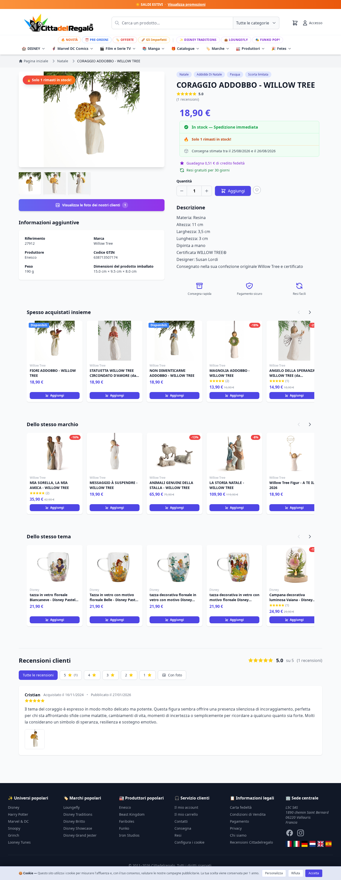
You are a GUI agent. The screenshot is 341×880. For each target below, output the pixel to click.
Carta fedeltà (241, 807)
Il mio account (186, 807)
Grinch (13, 835)
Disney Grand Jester (80, 835)
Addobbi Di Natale (209, 74)
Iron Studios (129, 835)
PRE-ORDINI (96, 40)
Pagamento (239, 821)
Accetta (314, 873)
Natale (184, 74)
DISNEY (31, 48)
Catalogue (182, 48)
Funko (124, 828)
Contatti (181, 821)
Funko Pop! (267, 40)
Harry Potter (18, 814)
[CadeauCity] (289, 844)
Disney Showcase (77, 828)
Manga (151, 48)
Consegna (182, 828)
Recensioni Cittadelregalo (251, 842)
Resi (177, 835)
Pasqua (235, 74)
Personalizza (274, 873)
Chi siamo (238, 835)
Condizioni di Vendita (248, 814)
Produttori (248, 48)
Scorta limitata (258, 74)
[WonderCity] (305, 844)
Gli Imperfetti (154, 40)
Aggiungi (57, 395)
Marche (215, 48)
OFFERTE (125, 40)
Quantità (184, 181)
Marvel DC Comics (70, 48)
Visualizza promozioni (186, 4)
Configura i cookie (189, 842)
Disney (13, 807)
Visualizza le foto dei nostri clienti (94, 205)
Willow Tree (103, 243)
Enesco (30, 257)
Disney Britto (74, 821)
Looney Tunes (19, 842)
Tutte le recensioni (38, 675)
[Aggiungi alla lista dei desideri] (257, 190)
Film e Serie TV (115, 48)
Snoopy (14, 828)
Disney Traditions (197, 40)
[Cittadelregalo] (297, 844)
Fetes (278, 48)
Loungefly (236, 40)
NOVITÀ (69, 40)
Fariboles (126, 821)
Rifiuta (295, 873)
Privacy (236, 828)
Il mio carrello (186, 814)
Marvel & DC (18, 821)
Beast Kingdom (132, 814)
